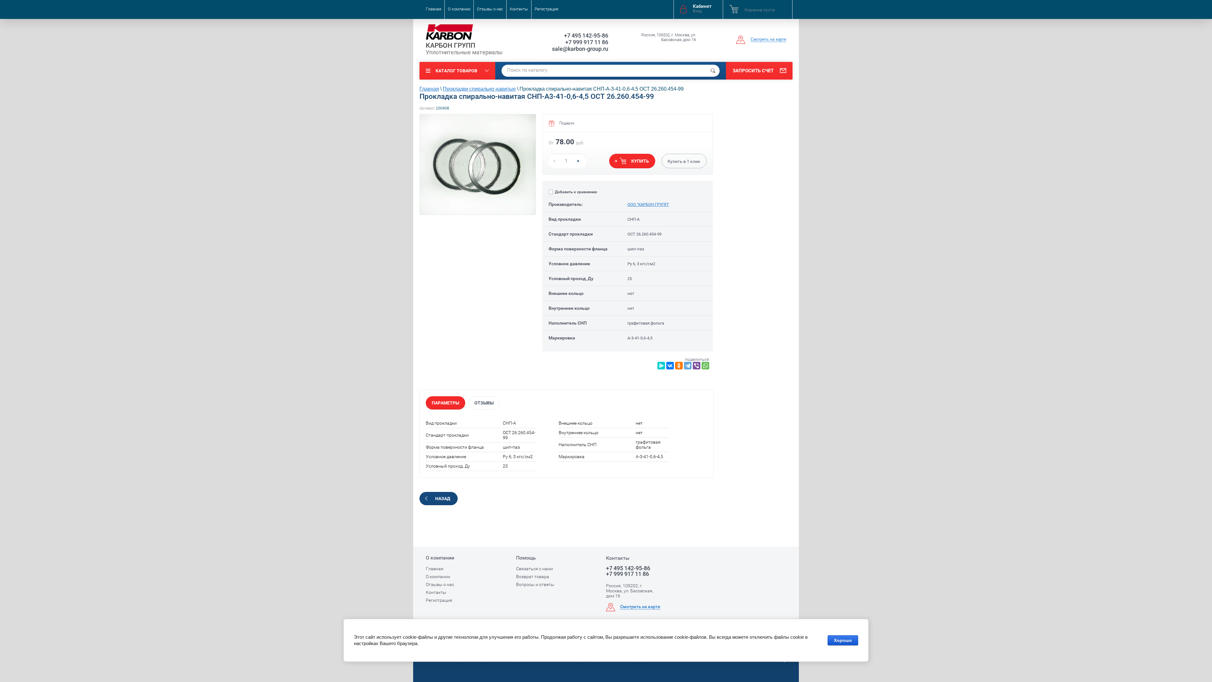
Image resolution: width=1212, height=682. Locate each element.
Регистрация (546, 9)
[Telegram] (688, 365)
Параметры (445, 402)
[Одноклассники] (679, 365)
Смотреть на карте (768, 39)
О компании (459, 9)
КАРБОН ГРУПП (450, 45)
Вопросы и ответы (535, 584)
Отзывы (484, 402)
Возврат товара (532, 576)
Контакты (519, 9)
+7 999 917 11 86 (586, 42)
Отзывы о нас (490, 9)
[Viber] (696, 365)
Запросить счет (753, 71)
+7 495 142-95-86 (586, 35)
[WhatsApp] (705, 365)
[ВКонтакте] (670, 365)
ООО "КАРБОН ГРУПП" (648, 204)
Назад (442, 498)
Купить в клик (684, 161)
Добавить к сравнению (575, 192)
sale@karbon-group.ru (580, 48)
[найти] (713, 71)
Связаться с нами (534, 568)
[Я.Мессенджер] (661, 365)
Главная (433, 9)
